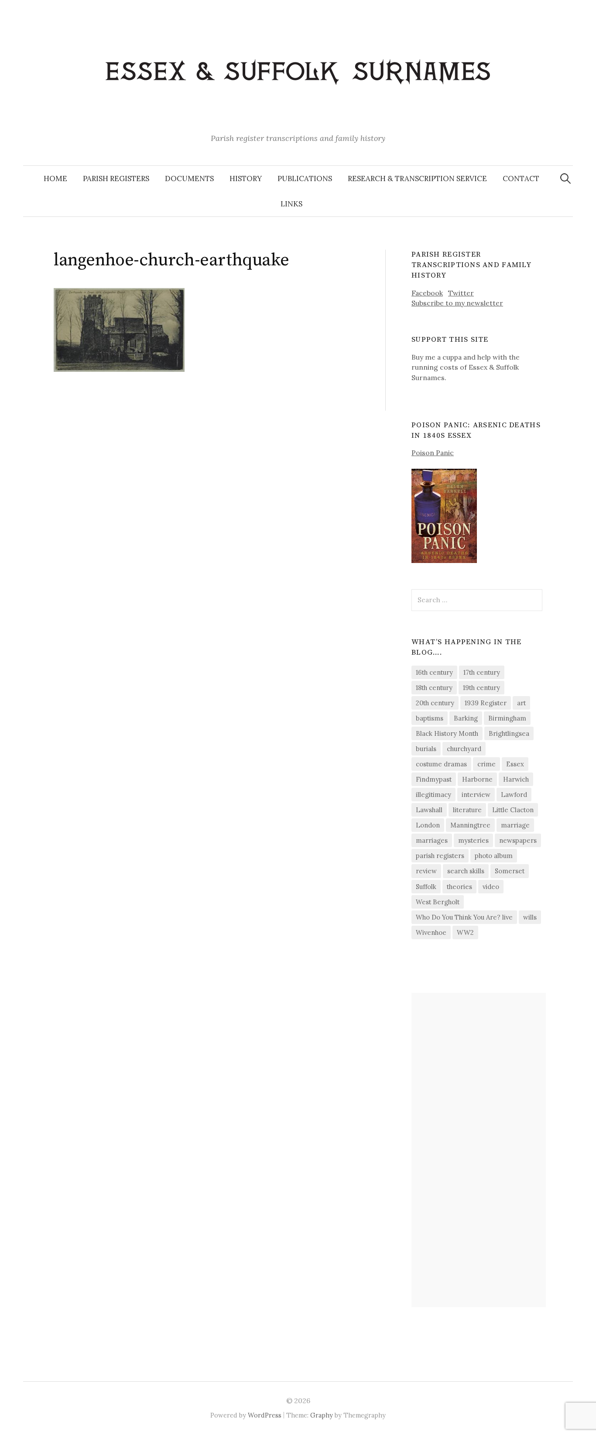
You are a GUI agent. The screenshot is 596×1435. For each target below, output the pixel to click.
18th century (434, 687)
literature (467, 810)
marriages (432, 840)
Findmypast (434, 779)
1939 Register (486, 703)
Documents (189, 178)
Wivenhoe (431, 932)
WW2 (465, 932)
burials (426, 749)
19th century (481, 687)
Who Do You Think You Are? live (464, 917)
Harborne (477, 779)
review (426, 871)
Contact (521, 178)
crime (486, 764)
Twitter (461, 292)
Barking (466, 718)
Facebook (427, 292)
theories (459, 886)
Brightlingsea (509, 733)
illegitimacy (433, 794)
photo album (494, 855)
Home (55, 178)
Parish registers (116, 178)
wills (530, 917)
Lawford (514, 794)
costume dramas (441, 764)
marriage (515, 825)
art (521, 703)
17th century (481, 672)
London (428, 825)
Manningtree (470, 825)
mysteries (473, 840)
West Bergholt (437, 902)
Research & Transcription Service (417, 178)
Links (291, 204)
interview (476, 794)
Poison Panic (432, 452)
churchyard (464, 749)
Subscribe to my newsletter (457, 303)
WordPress (264, 1415)
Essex (515, 764)
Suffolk (426, 886)
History (245, 178)
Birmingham (507, 718)
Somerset (509, 871)
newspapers (518, 840)
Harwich (516, 779)
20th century (435, 703)
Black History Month (447, 733)
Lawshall (429, 810)
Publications (304, 178)
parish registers (440, 855)
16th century (434, 672)
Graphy (321, 1415)
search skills (465, 871)
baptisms (429, 718)
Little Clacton (513, 810)
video (491, 886)
